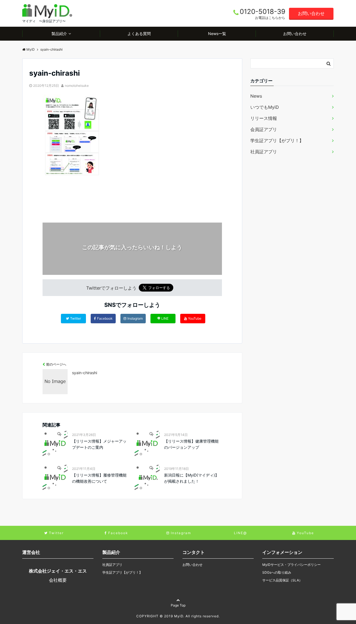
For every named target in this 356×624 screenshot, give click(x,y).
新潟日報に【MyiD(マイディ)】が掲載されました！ (191, 478)
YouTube (194, 318)
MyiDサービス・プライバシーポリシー (291, 565)
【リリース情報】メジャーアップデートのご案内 (99, 444)
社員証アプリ (263, 151)
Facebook (105, 318)
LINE (165, 318)
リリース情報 (263, 118)
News (256, 96)
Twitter (75, 318)
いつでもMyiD (264, 107)
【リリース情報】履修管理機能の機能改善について (99, 478)
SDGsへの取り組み (276, 572)
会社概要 (58, 580)
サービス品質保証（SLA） (282, 580)
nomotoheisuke (77, 85)
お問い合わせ (311, 13)
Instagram (135, 318)
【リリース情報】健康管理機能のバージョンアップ (191, 444)
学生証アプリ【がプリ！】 (277, 140)
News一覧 (217, 33)
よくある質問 (139, 33)
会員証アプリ (263, 129)
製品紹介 (59, 33)
